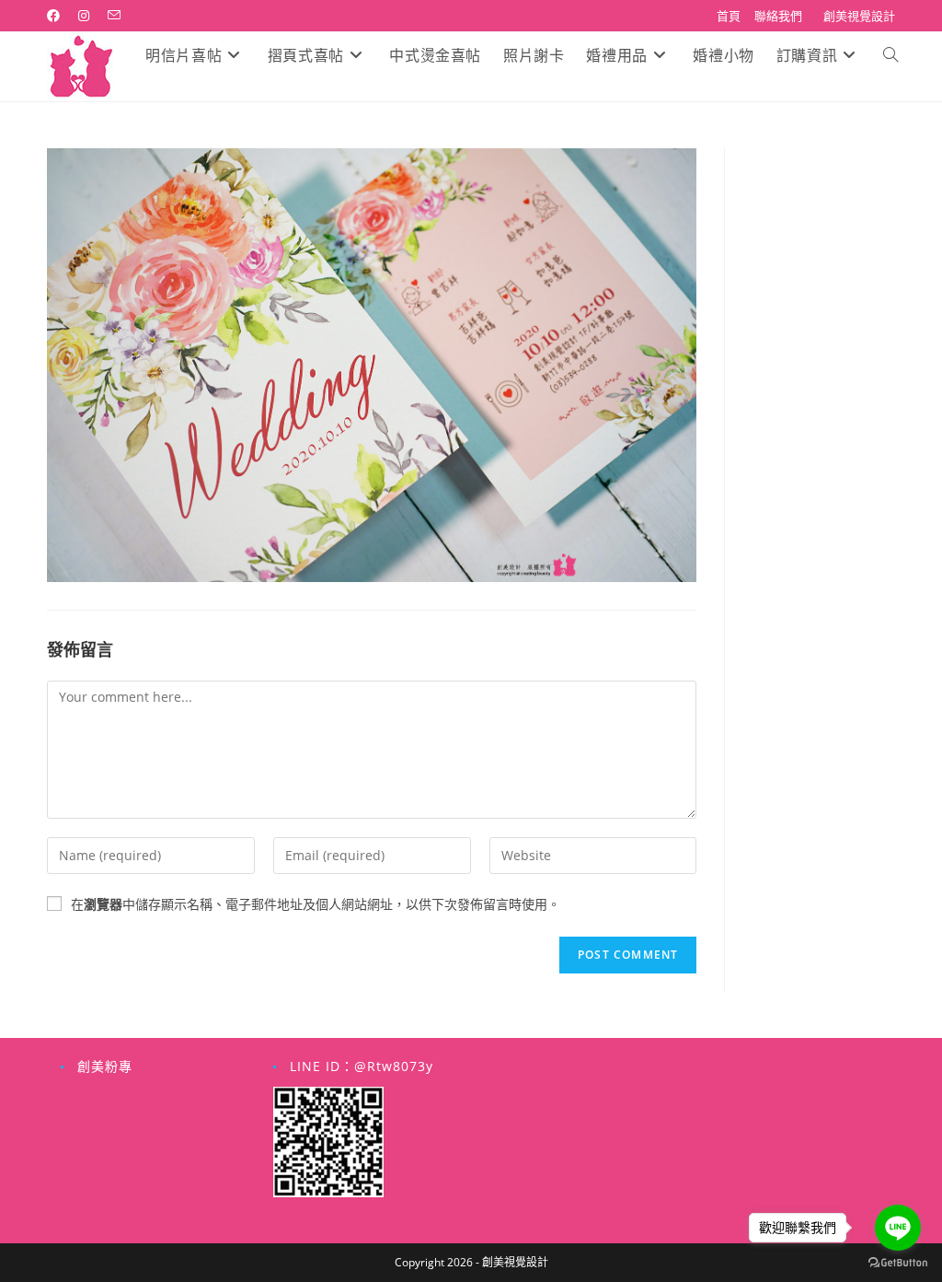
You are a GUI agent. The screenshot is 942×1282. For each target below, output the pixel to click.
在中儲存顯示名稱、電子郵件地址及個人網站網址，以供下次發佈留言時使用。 (315, 904)
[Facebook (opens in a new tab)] (58, 15)
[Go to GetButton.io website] (897, 1263)
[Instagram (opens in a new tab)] (83, 15)
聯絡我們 (778, 15)
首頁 (729, 15)
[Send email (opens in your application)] (114, 15)
